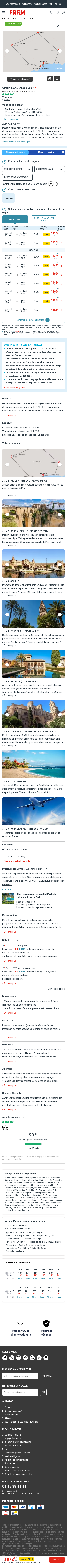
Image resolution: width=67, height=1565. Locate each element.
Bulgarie (40, 1232)
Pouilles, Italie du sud (14, 1239)
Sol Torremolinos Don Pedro (46, 1190)
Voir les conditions (56, 989)
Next (59, 51)
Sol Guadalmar (33, 1180)
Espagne (8, 1225)
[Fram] (20, 12)
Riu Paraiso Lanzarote (22, 1208)
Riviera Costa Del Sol (40, 1195)
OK (43, 1392)
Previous (7, 51)
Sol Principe (50, 1183)
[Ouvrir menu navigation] (2, 12)
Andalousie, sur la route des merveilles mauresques (25, 1185)
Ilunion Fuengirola (30, 1183)
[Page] (4, 1357)
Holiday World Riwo (22, 1195)
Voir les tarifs (56, 1561)
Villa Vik (38, 1208)
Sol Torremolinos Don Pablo (23, 1190)
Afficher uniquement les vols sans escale (25, 184)
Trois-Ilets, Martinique (36, 1242)
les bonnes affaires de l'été (49, 4)
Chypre (32, 1232)
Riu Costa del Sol (45, 1180)
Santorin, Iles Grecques (35, 1236)
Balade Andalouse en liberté (16, 1180)
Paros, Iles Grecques (53, 1236)
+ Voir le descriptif (10, 119)
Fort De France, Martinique (16, 1242)
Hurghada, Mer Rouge (14, 1248)
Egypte (7, 1232)
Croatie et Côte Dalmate (20, 1232)
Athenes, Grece (11, 1245)
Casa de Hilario (56, 1203)
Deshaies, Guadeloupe (32, 1239)
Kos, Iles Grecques (26, 1245)
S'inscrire (47, 1376)
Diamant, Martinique (53, 1242)
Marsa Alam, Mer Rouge (15, 1251)
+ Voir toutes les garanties (15, 387)
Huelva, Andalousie (20, 1225)
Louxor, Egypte (40, 1245)
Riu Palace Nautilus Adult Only (31, 1203)
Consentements (12, 1467)
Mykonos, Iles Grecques (15, 1236)
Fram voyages (7, 18)
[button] (33, 463)
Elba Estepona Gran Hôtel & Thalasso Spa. (21, 1198)
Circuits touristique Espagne (25, 18)
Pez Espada (45, 1198)
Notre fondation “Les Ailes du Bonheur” (22, 1422)
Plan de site (10, 1463)
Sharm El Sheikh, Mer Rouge (35, 1248)
